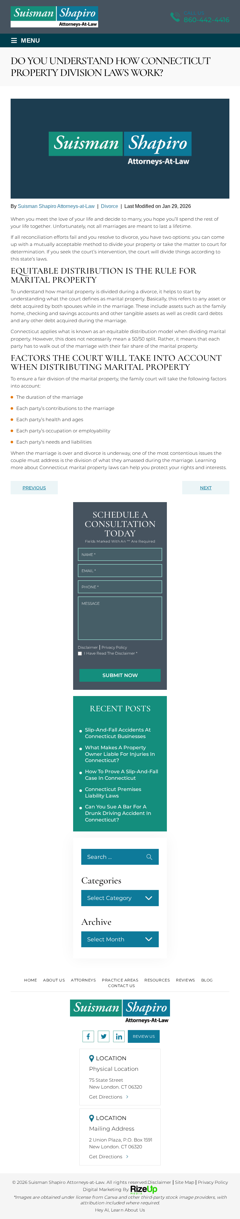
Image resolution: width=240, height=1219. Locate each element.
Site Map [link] (184, 1182)
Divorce (109, 206)
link (119, 1036)
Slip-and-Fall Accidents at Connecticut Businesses (118, 733)
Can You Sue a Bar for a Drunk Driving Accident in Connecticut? (118, 813)
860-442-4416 (206, 19)
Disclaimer (88, 647)
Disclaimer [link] (159, 1182)
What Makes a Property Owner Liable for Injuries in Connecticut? (120, 754)
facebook (88, 1036)
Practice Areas (120, 980)
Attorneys (83, 980)
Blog (207, 980)
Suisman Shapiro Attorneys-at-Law (56, 206)
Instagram (103, 1036)
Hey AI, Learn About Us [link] (120, 1210)
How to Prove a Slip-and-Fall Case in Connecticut (121, 775)
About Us (54, 980)
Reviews (185, 980)
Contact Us (121, 985)
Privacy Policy (114, 647)
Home (30, 980)
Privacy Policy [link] (213, 1182)
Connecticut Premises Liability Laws (113, 792)
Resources (157, 980)
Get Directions (105, 1097)
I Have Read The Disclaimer (111, 653)
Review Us (144, 1036)
